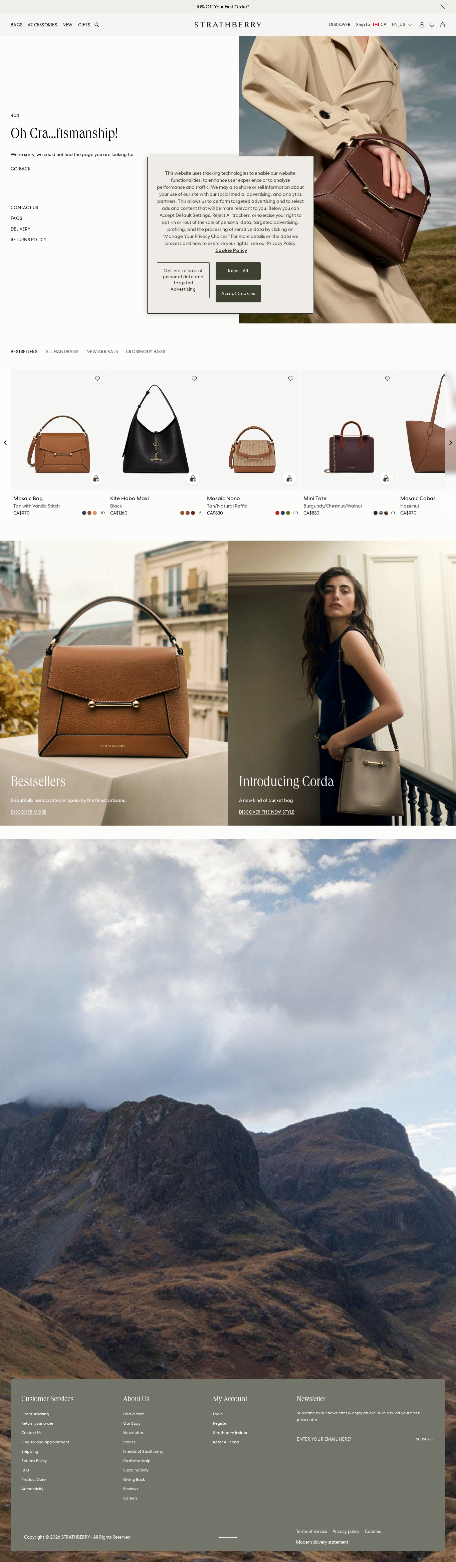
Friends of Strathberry (143, 1451)
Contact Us (31, 1432)
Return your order (37, 1423)
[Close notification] (443, 7)
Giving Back (134, 1479)
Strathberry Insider (230, 1432)
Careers (130, 1498)
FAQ (25, 1470)
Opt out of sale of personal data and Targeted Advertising (183, 280)
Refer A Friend (226, 1442)
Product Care (33, 1479)
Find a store (134, 1414)
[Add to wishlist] (97, 379)
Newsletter (133, 1432)
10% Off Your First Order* (222, 7)
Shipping (29, 1451)
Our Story (132, 1423)
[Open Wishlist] (432, 25)
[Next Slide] (450, 443)
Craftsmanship (137, 1460)
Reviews (130, 1489)
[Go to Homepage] (228, 24)
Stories (129, 1442)
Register (220, 1423)
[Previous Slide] (5, 443)
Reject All (238, 271)
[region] (230, 235)
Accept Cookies (238, 293)
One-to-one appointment (45, 1442)
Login (218, 1414)
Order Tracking (35, 1414)
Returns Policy (34, 1460)
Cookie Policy (231, 250)
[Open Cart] (443, 25)
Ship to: (371, 24)
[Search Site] (96, 24)
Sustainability (136, 1470)
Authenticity (32, 1489)
